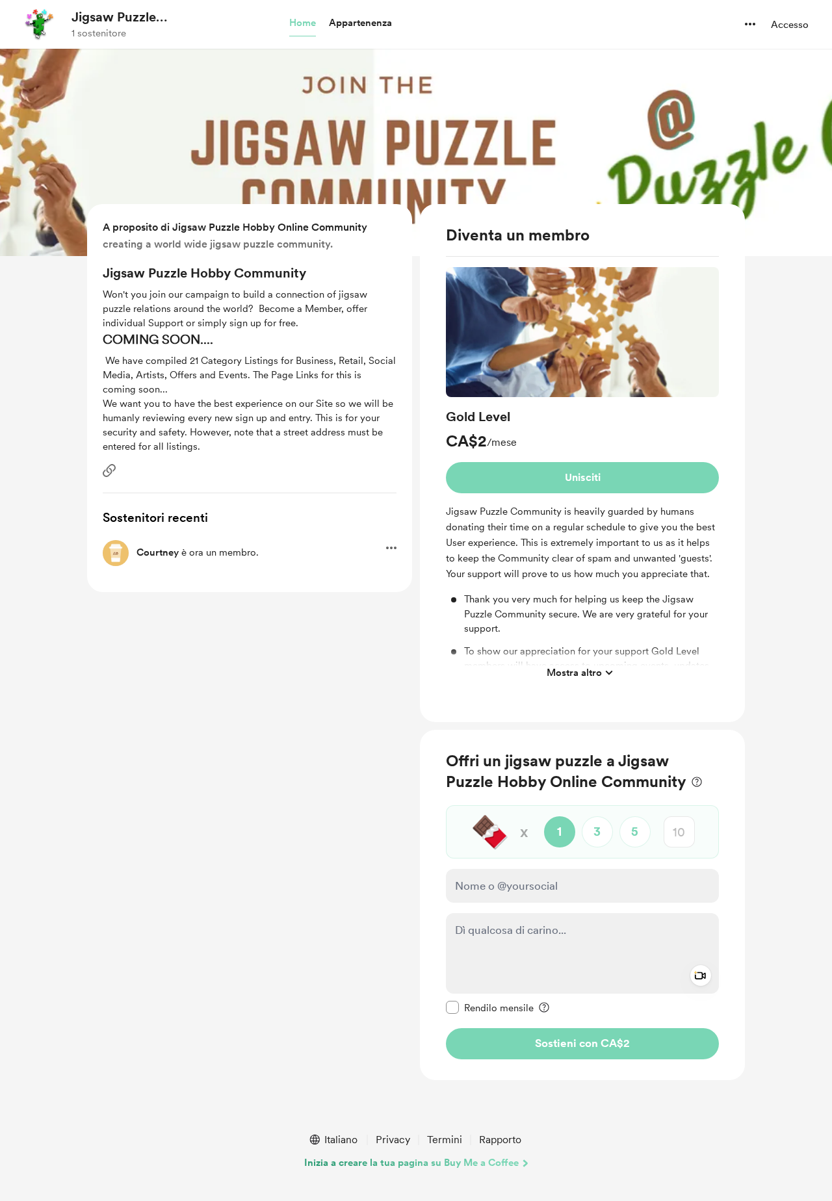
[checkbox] (490, 1007)
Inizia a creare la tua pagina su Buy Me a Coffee (411, 1163)
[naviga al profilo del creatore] (39, 24)
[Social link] (109, 470)
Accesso (790, 25)
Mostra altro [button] (574, 672)
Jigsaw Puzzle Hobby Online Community (114, 17)
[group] (582, 476)
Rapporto (500, 1139)
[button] (302, 23)
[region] (582, 463)
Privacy (393, 1139)
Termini (444, 1139)
